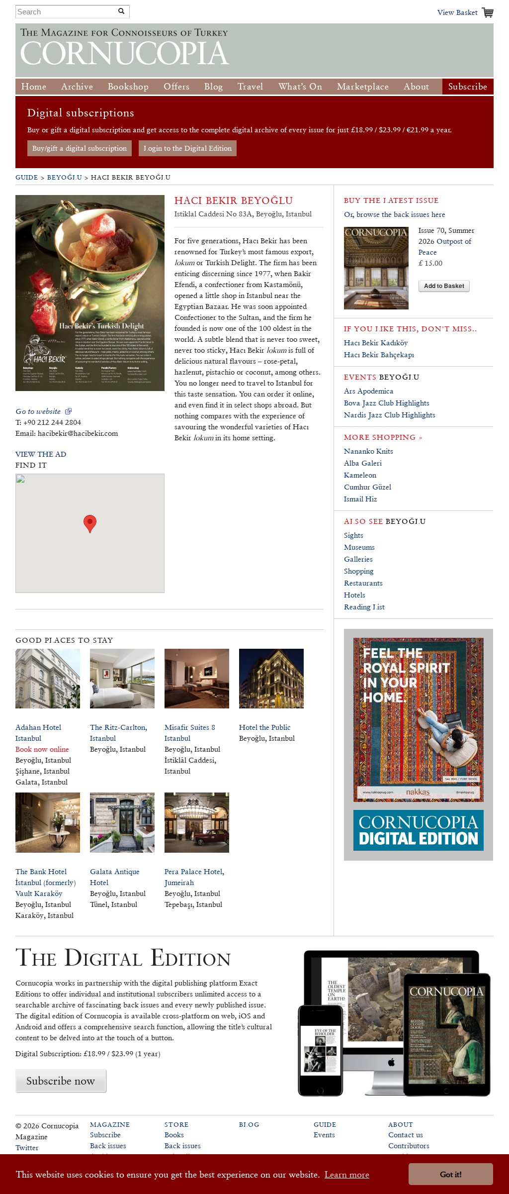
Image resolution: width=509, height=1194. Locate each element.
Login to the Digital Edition (188, 148)
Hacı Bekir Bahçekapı (379, 354)
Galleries (358, 559)
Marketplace (363, 86)
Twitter (27, 1147)
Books (174, 1134)
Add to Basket (444, 285)
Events (324, 1134)
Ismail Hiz (360, 499)
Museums (359, 547)
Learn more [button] (347, 1174)
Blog (213, 86)
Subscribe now (60, 1080)
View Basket (457, 12)
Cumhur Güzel (367, 487)
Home (33, 86)
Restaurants (363, 583)
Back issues (108, 1145)
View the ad (41, 454)
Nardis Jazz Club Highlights (389, 414)
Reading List (364, 606)
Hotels (354, 595)
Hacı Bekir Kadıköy (376, 342)
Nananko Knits (368, 451)
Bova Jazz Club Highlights (386, 402)
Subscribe (468, 86)
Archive (77, 86)
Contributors (408, 1145)
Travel (250, 86)
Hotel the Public (265, 727)
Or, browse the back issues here (394, 214)
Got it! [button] (451, 1174)
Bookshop (128, 86)
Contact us (405, 1134)
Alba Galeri (363, 463)
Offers (177, 86)
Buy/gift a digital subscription (79, 148)
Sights (353, 535)
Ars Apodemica (369, 391)
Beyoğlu (64, 177)
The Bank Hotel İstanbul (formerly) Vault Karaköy (45, 882)
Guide (26, 177)
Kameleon (360, 475)
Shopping (359, 571)
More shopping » (383, 437)
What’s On (300, 86)
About (416, 86)
